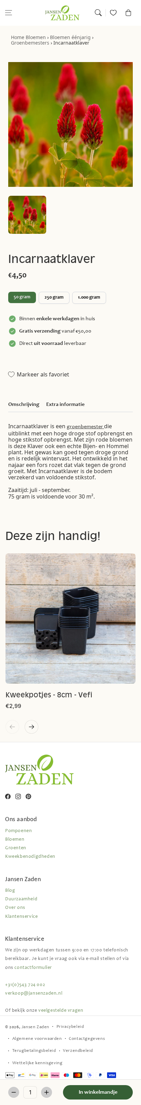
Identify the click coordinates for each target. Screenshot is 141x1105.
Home (17, 37)
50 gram (22, 297)
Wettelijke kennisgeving (37, 1063)
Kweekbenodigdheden (30, 856)
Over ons (15, 907)
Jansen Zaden (35, 1027)
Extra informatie (65, 404)
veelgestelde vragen (60, 1010)
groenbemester (85, 427)
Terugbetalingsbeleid (34, 1051)
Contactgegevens (87, 1039)
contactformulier (33, 967)
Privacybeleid (70, 1027)
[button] (8, 12)
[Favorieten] (113, 12)
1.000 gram (89, 297)
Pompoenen (18, 831)
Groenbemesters (30, 42)
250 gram (54, 297)
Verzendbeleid (78, 1051)
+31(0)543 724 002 (25, 985)
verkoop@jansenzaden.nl (33, 993)
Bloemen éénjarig (70, 37)
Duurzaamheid (21, 899)
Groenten (15, 848)
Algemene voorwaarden (37, 1039)
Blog (10, 890)
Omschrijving (23, 404)
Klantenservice (21, 916)
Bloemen (36, 37)
